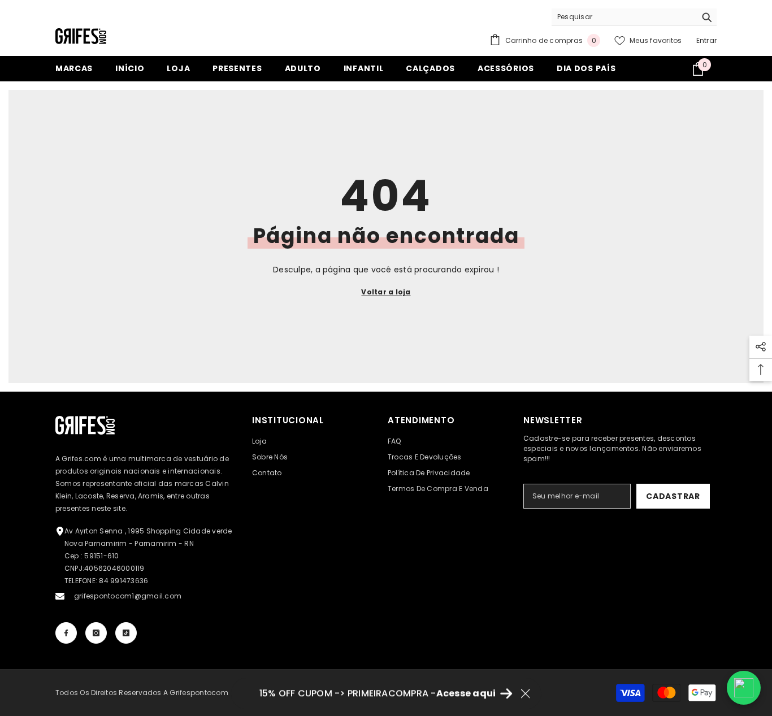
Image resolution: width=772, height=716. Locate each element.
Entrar (706, 40)
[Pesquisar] (634, 17)
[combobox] (624, 16)
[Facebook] (66, 633)
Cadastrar (673, 496)
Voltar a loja (385, 292)
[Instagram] (96, 633)
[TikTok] (126, 633)
